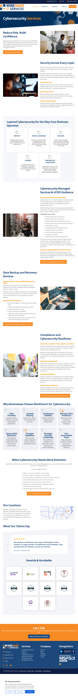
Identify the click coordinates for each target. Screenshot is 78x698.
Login (62, 1)
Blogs (42, 651)
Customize (10, 691)
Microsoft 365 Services (27, 660)
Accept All (30, 691)
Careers (42, 657)
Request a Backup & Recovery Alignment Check (18, 324)
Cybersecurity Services (27, 655)
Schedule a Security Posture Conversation (53, 262)
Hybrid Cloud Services (27, 656)
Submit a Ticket (72, 1)
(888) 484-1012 (53, 1)
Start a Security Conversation (13, 52)
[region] (20, 687)
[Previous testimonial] (7, 544)
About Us (64, 6)
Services (35, 6)
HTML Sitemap (47, 671)
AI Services (24, 653)
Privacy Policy (30, 671)
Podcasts (43, 653)
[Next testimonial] (70, 544)
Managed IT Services (27, 658)
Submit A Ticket (9, 658)
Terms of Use (23, 671)
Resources (45, 6)
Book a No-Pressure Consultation (39, 636)
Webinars (43, 655)
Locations (54, 6)
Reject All (19, 691)
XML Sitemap (38, 671)
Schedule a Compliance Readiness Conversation (55, 395)
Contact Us (72, 6)
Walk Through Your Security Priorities (39, 493)
